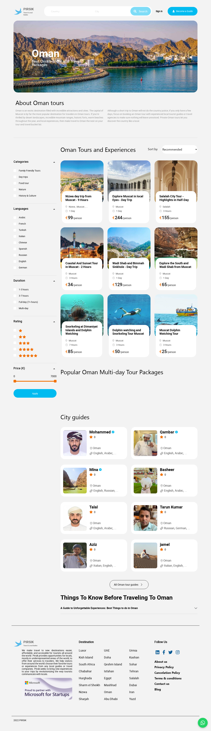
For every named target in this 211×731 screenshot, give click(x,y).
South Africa (87, 664)
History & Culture (27, 196)
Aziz (93, 544)
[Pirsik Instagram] (178, 652)
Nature (22, 189)
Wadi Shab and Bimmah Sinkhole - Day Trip (128, 265)
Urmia (133, 650)
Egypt (107, 678)
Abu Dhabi (111, 699)
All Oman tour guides (126, 584)
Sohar (133, 664)
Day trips (23, 177)
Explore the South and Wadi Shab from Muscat (175, 265)
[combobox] (68, 11)
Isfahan (109, 671)
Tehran (133, 671)
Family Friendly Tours (29, 170)
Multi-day (23, 308)
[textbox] (68, 11)
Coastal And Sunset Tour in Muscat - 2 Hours (81, 265)
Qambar (167, 432)
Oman (108, 692)
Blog (157, 689)
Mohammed (100, 432)
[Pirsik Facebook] (163, 652)
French (22, 224)
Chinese (23, 242)
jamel (165, 544)
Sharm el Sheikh (89, 685)
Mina (93, 469)
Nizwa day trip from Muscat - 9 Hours (78, 198)
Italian (22, 236)
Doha (107, 657)
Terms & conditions (167, 678)
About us (160, 662)
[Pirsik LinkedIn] (157, 652)
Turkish (22, 230)
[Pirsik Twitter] (170, 652)
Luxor (82, 650)
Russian (23, 255)
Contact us (161, 684)
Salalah (134, 678)
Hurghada (85, 678)
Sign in (159, 11)
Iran (131, 692)
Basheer (167, 469)
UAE (107, 650)
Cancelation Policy (167, 673)
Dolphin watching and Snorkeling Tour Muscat (128, 332)
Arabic (22, 217)
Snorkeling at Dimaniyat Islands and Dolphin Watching (81, 329)
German (23, 267)
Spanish (23, 249)
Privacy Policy (164, 667)
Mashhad (110, 685)
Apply (35, 393)
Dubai (133, 685)
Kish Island (86, 657)
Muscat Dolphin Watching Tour (169, 332)
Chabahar (85, 671)
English (22, 261)
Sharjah (84, 699)
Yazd (132, 699)
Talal (93, 507)
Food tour (24, 183)
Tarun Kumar (171, 507)
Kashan (134, 657)
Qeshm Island (113, 664)
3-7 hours (24, 296)
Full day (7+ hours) (28, 302)
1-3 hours (24, 289)
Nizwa (83, 692)
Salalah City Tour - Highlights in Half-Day (174, 198)
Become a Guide (184, 11)
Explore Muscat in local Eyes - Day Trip (127, 198)
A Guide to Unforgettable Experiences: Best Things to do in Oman (99, 608)
